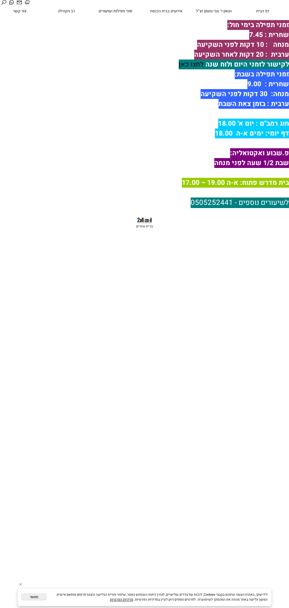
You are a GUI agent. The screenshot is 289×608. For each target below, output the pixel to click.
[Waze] (27, 3)
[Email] (19, 3)
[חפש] (3, 3)
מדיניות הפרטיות (121, 599)
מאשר (34, 597)
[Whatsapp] (11, 3)
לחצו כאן (191, 64)
